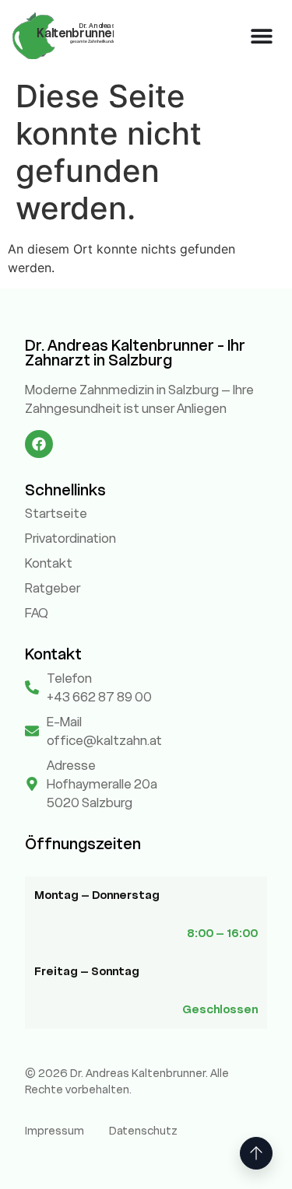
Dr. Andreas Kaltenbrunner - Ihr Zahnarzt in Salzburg (135, 352)
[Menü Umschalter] (261, 35)
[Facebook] (39, 444)
